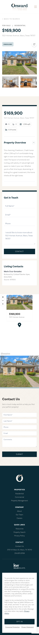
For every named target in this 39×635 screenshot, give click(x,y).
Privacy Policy (19, 536)
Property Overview (15, 142)
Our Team (19, 515)
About (19, 511)
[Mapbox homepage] (5, 353)
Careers (19, 518)
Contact (19, 251)
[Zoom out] (3, 300)
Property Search (19, 532)
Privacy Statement (27, 627)
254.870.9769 (19, 553)
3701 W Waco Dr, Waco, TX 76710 (19, 550)
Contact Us (19, 546)
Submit (19, 454)
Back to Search (12, 19)
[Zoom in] (3, 297)
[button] (19, 325)
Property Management (19, 501)
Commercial (19, 497)
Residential (19, 494)
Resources (19, 529)
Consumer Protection (12, 627)
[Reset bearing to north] (3, 304)
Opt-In (19, 622)
